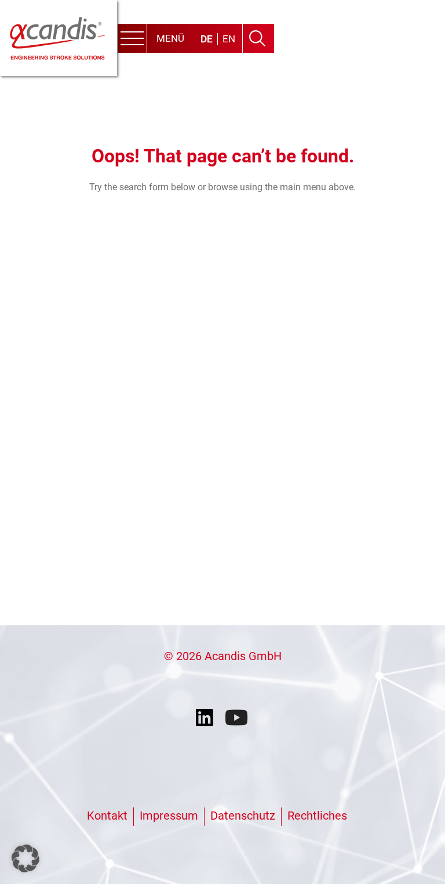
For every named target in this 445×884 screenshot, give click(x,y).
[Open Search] (257, 38)
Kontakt (107, 816)
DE (206, 39)
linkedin (207, 718)
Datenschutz (242, 816)
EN (228, 39)
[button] (25, 858)
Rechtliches (317, 816)
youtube (237, 718)
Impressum (169, 816)
